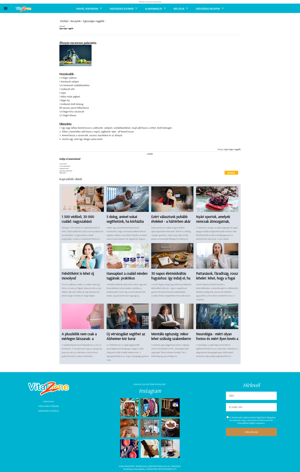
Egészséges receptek (208, 8)
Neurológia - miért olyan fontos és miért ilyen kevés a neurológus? (217, 338)
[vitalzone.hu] (23, 9)
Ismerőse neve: (64, 168)
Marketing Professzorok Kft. (161, 469)
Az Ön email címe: (65, 166)
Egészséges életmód (122, 8)
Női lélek (179, 8)
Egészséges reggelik (93, 21)
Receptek (75, 21)
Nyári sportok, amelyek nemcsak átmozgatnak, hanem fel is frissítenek (213, 221)
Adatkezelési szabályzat (48, 410)
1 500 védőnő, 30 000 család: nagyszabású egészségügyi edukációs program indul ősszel (79, 223)
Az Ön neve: (63, 164)
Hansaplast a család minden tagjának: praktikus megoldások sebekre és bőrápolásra (127, 280)
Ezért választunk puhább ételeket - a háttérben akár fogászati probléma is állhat (171, 221)
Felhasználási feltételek (48, 406)
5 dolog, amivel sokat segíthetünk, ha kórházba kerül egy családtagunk (125, 221)
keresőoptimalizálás (159, 466)
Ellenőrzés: (63, 173)
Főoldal (64, 21)
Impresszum (48, 401)
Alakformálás (153, 8)
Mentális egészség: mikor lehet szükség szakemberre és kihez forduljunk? (171, 338)
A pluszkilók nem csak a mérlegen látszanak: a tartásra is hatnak (79, 338)
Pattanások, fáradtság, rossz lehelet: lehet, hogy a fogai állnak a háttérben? (217, 278)
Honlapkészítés (127, 466)
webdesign (141, 466)
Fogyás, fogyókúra (87, 8)
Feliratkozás (251, 432)
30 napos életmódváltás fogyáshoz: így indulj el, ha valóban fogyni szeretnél (170, 278)
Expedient (176, 466)
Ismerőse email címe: (66, 171)
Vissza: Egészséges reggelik (229, 149)
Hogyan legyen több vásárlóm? (150, 384)
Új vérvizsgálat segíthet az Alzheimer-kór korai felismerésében (126, 338)
